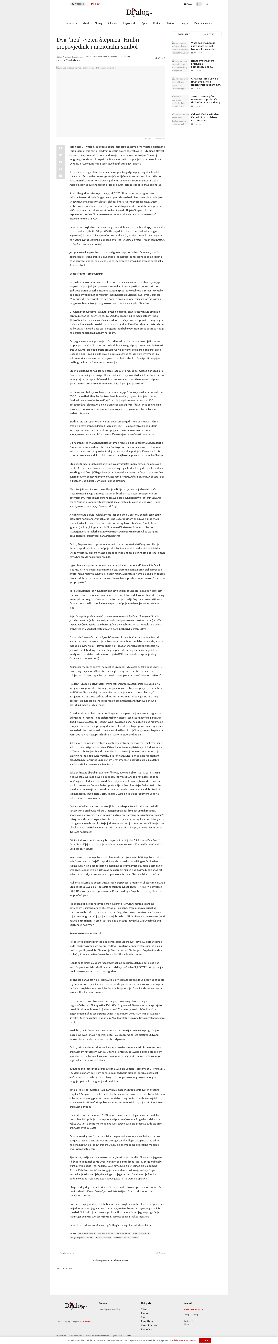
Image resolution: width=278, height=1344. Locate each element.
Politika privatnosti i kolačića (97, 1335)
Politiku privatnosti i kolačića (184, 1340)
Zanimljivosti (147, 1321)
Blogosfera (146, 1329)
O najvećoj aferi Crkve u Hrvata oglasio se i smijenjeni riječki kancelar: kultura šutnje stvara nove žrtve (206, 84)
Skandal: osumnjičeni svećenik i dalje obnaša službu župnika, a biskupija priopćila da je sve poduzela (206, 102)
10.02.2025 (126, 57)
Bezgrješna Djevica (87, 1233)
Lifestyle (184, 23)
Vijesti (86, 23)
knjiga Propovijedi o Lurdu (82, 1237)
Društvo (157, 23)
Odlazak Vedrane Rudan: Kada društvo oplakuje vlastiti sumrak (205, 117)
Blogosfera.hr (129, 23)
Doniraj (96, 4)
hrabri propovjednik (141, 1233)
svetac (135, 1237)
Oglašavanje (117, 1335)
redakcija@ (189, 1309)
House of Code (87, 1322)
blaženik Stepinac (105, 1233)
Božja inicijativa (123, 1233)
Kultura (170, 23)
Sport (145, 23)
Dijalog (98, 23)
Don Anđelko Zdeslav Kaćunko (104, 57)
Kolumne (112, 23)
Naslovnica (71, 23)
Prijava (189, 4)
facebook (79, 4)
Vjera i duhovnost (203, 23)
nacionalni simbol (121, 1237)
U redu (205, 1340)
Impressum (61, 1335)
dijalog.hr (198, 1309)
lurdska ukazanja (103, 1237)
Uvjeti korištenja (75, 1335)
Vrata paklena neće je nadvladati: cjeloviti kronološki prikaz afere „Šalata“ (204, 47)
